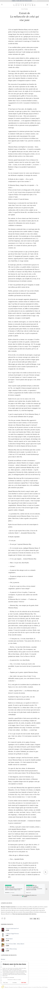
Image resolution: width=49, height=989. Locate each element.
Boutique (3, 959)
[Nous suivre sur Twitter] (36, 0)
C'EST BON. (23, 982)
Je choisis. (15, 982)
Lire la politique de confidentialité (8, 977)
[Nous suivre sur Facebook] (33, 0)
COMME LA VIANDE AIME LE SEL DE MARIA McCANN (22, 0)
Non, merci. (5, 982)
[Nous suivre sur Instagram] (35, 0)
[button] (2, 986)
